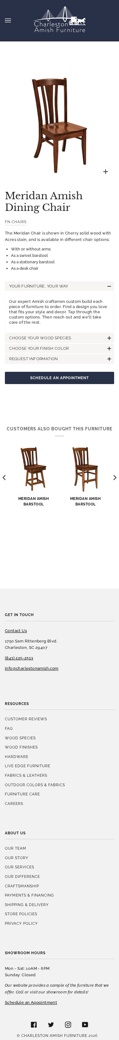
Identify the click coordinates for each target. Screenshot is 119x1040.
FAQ (9, 728)
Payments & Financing (29, 895)
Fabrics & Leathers (26, 775)
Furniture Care (22, 794)
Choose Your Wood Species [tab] (40, 338)
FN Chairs (16, 221)
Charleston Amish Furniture (54, 1035)
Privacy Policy (21, 923)
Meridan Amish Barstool (33, 501)
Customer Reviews (26, 719)
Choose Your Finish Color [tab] (39, 348)
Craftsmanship (22, 886)
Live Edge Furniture (27, 766)
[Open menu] (14, 20)
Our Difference (22, 876)
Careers (14, 803)
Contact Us (16, 630)
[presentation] (4, 478)
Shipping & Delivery (27, 904)
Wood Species (20, 738)
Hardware (16, 756)
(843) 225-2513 (19, 658)
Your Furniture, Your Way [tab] (38, 286)
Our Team (15, 848)
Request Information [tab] (33, 358)
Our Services (19, 867)
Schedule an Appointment (59, 377)
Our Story (16, 857)
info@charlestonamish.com (32, 668)
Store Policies (21, 914)
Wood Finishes (21, 747)
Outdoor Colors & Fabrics (35, 785)
